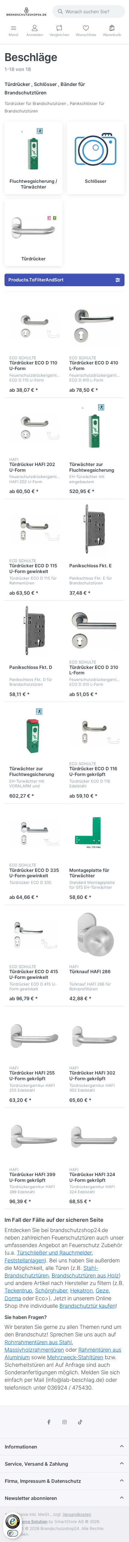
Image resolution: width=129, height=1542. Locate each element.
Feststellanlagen (24, 1260)
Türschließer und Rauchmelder (54, 1252)
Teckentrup (18, 1290)
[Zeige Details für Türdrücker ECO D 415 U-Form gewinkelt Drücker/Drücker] (34, 935)
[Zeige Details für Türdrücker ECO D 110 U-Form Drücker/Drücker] (34, 326)
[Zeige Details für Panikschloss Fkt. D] (34, 630)
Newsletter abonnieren (31, 1498)
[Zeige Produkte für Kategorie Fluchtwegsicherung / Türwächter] (33, 151)
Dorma (12, 1298)
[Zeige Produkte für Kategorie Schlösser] (96, 151)
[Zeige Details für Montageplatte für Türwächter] (94, 833)
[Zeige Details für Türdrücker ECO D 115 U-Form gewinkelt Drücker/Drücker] (34, 529)
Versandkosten (77, 1514)
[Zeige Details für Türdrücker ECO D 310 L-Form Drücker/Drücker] (94, 630)
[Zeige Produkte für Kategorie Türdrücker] (33, 228)
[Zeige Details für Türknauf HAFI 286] (94, 935)
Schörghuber (51, 1290)
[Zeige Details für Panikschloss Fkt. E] (94, 529)
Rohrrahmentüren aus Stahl (38, 1342)
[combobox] (88, 11)
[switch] (12, 1533)
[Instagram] (64, 1422)
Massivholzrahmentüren (34, 1350)
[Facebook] (49, 1422)
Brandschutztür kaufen (87, 1306)
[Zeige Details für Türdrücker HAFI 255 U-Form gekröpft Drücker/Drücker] (34, 1036)
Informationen (21, 1447)
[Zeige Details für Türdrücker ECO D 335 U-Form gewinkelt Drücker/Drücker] (34, 833)
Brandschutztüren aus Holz (85, 1275)
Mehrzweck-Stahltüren (75, 1357)
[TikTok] (80, 1422)
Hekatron (81, 1290)
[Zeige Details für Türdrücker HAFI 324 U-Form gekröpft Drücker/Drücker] (94, 1138)
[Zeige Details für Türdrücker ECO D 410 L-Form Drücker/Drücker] (94, 326)
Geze (102, 1290)
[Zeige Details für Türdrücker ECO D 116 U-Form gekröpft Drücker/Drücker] (94, 732)
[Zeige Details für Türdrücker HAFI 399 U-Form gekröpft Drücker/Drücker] (34, 1138)
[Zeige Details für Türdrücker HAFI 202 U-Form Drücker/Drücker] (34, 428)
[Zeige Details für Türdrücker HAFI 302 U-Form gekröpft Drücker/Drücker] (94, 1036)
